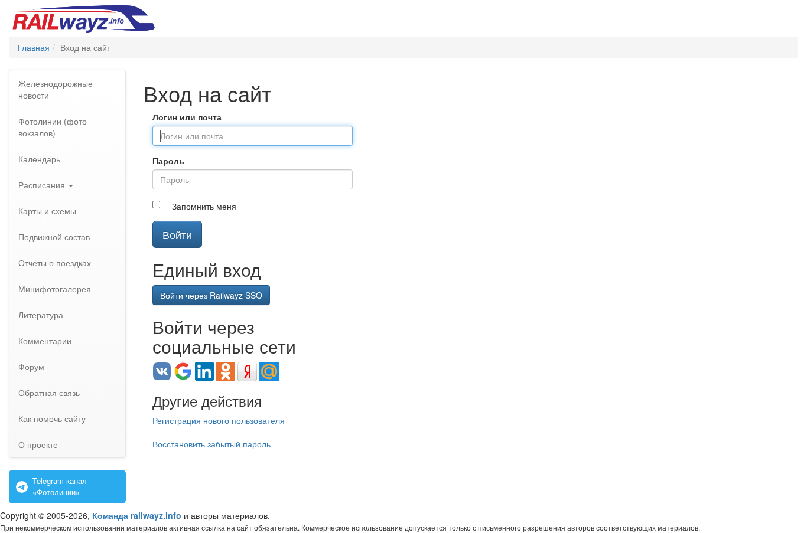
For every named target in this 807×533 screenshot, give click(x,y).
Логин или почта (187, 117)
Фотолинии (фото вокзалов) (52, 127)
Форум (31, 366)
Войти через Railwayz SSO (211, 295)
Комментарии (44, 340)
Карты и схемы (47, 211)
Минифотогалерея (54, 289)
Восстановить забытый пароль (211, 444)
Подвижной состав (54, 237)
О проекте (38, 444)
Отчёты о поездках (54, 263)
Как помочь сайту (52, 418)
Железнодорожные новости (55, 89)
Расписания (42, 185)
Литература (40, 315)
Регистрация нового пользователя (218, 420)
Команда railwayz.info (136, 515)
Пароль (168, 160)
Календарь (39, 159)
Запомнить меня (204, 206)
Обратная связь (49, 392)
